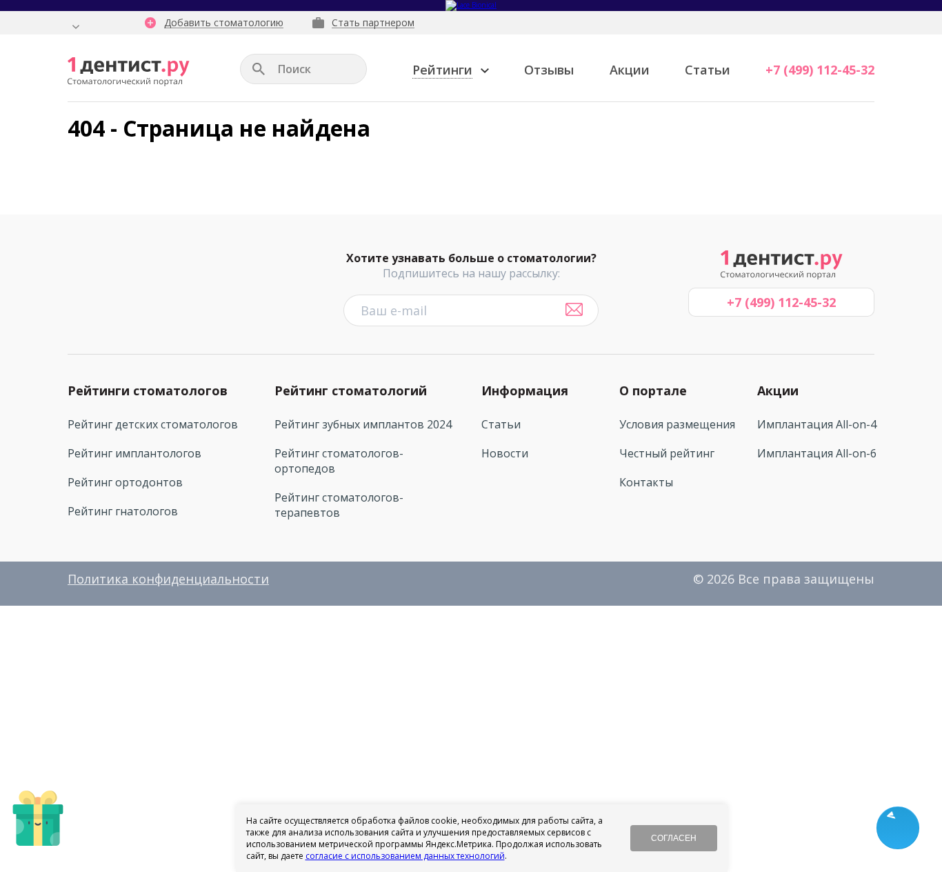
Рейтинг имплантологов (134, 453)
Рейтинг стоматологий (350, 390)
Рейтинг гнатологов (123, 511)
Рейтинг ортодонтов (125, 482)
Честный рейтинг (666, 453)
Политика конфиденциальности (168, 579)
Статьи (707, 69)
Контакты (646, 482)
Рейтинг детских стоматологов (153, 424)
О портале (653, 390)
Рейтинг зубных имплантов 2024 (363, 424)
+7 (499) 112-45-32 (819, 69)
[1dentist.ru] (129, 71)
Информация (524, 390)
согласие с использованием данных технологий (405, 856)
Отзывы (549, 69)
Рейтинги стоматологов (148, 390)
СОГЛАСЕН (674, 838)
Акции (630, 69)
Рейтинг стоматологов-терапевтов (338, 505)
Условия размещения (677, 424)
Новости (504, 453)
